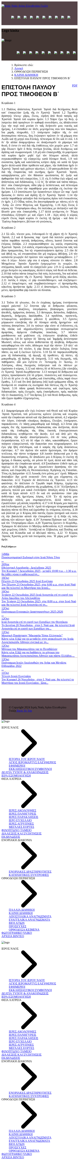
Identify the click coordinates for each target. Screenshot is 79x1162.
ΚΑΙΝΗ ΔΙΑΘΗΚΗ (21, 913)
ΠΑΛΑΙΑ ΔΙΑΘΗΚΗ (22, 909)
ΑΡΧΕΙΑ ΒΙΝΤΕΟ (12, 936)
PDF (75, 85)
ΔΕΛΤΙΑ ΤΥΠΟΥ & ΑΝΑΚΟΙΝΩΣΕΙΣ (25, 772)
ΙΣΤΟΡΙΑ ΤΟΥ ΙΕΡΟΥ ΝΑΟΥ (27, 759)
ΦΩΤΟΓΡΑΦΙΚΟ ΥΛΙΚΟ (16, 932)
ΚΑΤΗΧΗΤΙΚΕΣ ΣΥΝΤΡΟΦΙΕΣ (29, 874)
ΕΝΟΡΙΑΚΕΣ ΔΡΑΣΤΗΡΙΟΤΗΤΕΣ (30, 871)
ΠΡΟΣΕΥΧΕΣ (17, 926)
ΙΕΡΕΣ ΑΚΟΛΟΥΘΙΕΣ (22, 810)
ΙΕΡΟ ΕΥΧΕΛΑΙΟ (20, 820)
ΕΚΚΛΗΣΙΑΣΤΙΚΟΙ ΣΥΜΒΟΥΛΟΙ (30, 769)
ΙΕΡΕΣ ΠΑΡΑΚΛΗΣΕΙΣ (23, 817)
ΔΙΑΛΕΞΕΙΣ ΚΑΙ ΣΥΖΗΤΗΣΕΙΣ (21, 833)
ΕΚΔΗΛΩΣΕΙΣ (10, 836)
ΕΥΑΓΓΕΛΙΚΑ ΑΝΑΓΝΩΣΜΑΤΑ (29, 919)
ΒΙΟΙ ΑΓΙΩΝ (17, 923)
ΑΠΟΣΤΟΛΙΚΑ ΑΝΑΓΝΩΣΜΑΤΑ (30, 916)
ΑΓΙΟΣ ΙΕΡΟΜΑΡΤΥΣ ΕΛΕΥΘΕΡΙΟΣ (32, 762)
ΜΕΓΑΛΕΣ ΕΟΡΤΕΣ (21, 826)
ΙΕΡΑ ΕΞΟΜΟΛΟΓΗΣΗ (16, 775)
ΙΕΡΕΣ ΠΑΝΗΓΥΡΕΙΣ (22, 813)
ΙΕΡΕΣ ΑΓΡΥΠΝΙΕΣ (21, 823)
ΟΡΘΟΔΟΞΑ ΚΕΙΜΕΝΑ (24, 929)
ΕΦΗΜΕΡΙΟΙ (17, 765)
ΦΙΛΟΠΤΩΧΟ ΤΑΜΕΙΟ (16, 830)
